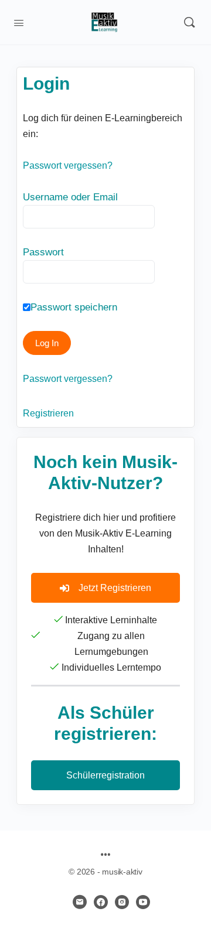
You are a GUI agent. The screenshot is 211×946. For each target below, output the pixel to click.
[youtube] (143, 902)
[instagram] (122, 902)
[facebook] (101, 902)
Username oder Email (70, 197)
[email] (80, 902)
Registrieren (48, 413)
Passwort (43, 252)
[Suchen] (189, 22)
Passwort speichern (73, 307)
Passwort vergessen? (68, 165)
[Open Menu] (19, 21)
